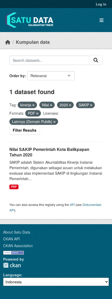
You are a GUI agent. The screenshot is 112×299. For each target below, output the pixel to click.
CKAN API (11, 238)
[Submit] (96, 60)
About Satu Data (16, 232)
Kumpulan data (33, 42)
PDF (14, 186)
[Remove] (33, 105)
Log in (101, 4)
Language (12, 274)
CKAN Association (18, 245)
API (72, 204)
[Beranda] (7, 42)
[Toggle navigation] (101, 20)
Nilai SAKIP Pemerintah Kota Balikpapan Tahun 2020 (49, 152)
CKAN (12, 265)
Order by (17, 75)
